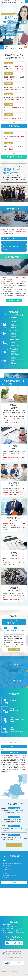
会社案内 (14, 882)
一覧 (14, 845)
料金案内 (14, 664)
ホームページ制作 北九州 (24, 974)
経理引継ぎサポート (14, 300)
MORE (26, 47)
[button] (2, 635)
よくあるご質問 (14, 680)
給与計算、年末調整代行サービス (11, 246)
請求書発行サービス (8, 250)
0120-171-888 (7, 877)
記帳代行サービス (7, 242)
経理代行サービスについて (9, 238)
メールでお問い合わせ (15, 943)
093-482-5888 (17, 959)
